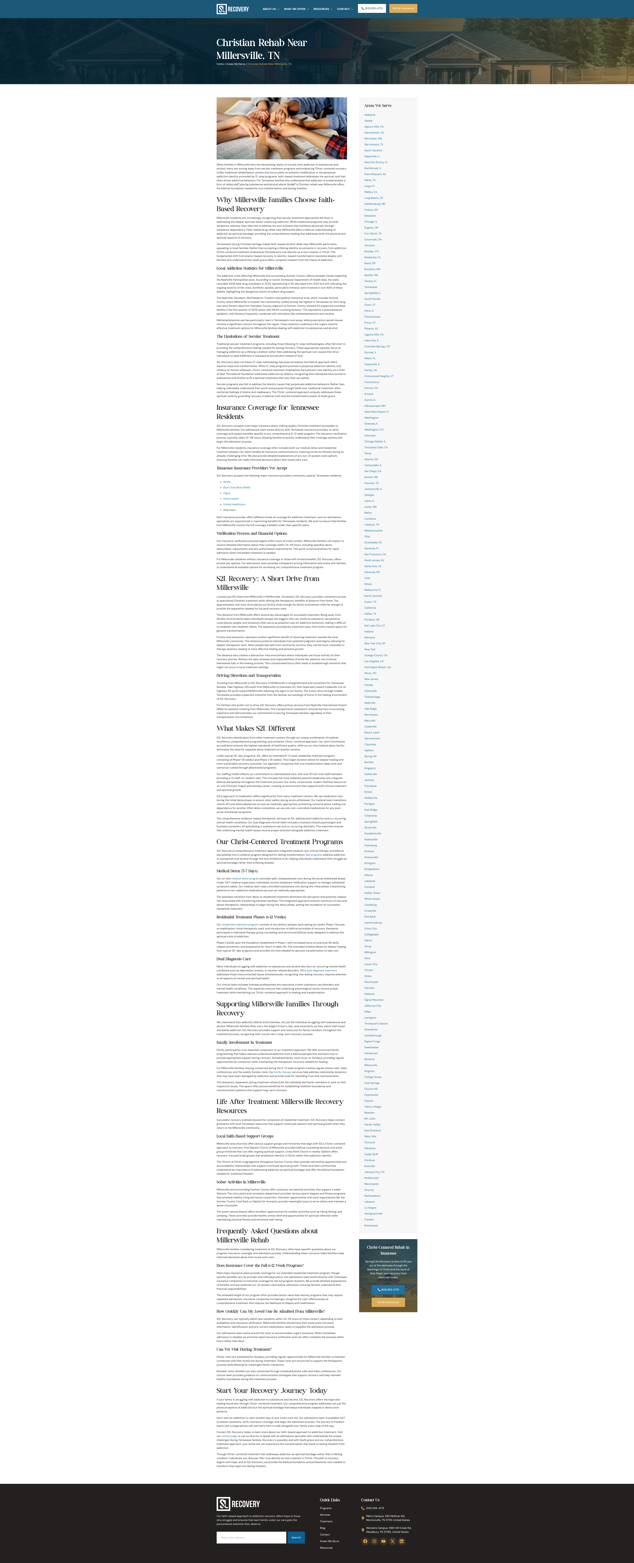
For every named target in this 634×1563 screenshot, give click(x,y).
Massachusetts (373, 530)
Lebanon (369, 1201)
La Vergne (370, 1207)
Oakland (369, 994)
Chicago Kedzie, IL (375, 441)
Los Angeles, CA (374, 661)
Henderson (371, 1053)
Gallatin (369, 750)
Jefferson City (372, 1005)
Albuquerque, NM (374, 406)
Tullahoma (370, 815)
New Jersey (371, 679)
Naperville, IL (372, 156)
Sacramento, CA (374, 132)
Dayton (368, 1100)
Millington (370, 952)
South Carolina (373, 150)
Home (220, 64)
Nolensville (370, 839)
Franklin (369, 1219)
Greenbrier (371, 1029)
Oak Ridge (370, 708)
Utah (367, 578)
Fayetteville (371, 1095)
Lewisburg (370, 904)
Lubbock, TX (371, 524)
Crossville (370, 910)
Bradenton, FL (372, 257)
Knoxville (369, 1166)
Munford (369, 1059)
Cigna (226, 493)
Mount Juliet (371, 732)
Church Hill (371, 1089)
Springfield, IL (372, 293)
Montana (369, 637)
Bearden (369, 1112)
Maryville (369, 720)
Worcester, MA (373, 138)
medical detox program (245, 878)
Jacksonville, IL (373, 489)
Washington (371, 417)
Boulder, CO (371, 251)
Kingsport (370, 768)
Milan (367, 1011)
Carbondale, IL (373, 465)
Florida (368, 685)
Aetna (226, 482)
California (370, 607)
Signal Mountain (374, 1000)
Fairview (369, 988)
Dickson (369, 851)
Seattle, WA (371, 275)
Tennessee (370, 287)
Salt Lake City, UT (374, 625)
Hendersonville (373, 1213)
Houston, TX (371, 483)
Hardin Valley (372, 1124)
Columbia (370, 744)
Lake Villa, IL (371, 340)
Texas (367, 453)
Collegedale (371, 934)
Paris (367, 958)
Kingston (369, 1071)
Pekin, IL (369, 311)
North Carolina (373, 596)
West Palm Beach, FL (376, 411)
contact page (229, 1436)
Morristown (371, 714)
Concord (369, 1142)
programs (316, 854)
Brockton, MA (372, 269)
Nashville (369, 703)
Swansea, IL (371, 423)
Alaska (368, 120)
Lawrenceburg (373, 922)
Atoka (367, 976)
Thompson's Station (376, 1023)
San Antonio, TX (373, 144)
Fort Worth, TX (373, 233)
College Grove (372, 1077)
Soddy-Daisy (372, 893)
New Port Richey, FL (376, 162)
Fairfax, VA (370, 370)
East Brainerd (372, 1130)
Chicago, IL (370, 221)
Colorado (369, 435)
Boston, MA (371, 477)
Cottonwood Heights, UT (379, 376)
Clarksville (370, 691)
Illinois (368, 584)
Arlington (369, 863)
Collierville (370, 774)
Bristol (368, 792)
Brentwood (371, 1225)
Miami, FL (370, 358)
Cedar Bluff (371, 1154)
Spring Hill (370, 756)
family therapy (283, 1072)
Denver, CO (371, 388)
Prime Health (231, 498)
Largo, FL (369, 186)
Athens (368, 875)
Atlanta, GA (371, 459)
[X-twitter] (392, 1541)
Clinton (368, 970)
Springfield (370, 821)
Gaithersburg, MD (375, 204)
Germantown (372, 738)
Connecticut (371, 382)
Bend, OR (369, 263)
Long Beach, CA (373, 198)
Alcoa (367, 946)
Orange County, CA (375, 655)
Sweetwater (371, 1047)
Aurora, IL (370, 400)
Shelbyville (370, 798)
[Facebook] (365, 1541)
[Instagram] (374, 1541)
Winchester (371, 982)
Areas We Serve (235, 64)
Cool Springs (372, 1083)
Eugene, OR (371, 227)
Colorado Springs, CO (377, 346)
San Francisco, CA (375, 554)
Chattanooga (372, 697)
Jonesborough (373, 1035)
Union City (370, 928)
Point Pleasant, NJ (375, 174)
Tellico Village (372, 1106)
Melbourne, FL (372, 590)
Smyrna (369, 1190)
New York (369, 649)
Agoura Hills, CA (374, 126)
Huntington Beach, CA (377, 667)
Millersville (370, 1065)
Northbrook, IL (372, 168)
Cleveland (370, 786)
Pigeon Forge (372, 1041)
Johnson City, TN (374, 1172)
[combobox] (251, 1538)
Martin (368, 940)
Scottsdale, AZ (373, 542)
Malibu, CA (370, 192)
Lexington (370, 1017)
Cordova (369, 1160)
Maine (368, 512)
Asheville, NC (372, 572)
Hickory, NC (371, 210)
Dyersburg (370, 845)
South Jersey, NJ (374, 560)
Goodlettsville (372, 833)
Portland (369, 887)
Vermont (369, 245)
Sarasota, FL (371, 548)
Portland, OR (371, 619)
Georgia (369, 495)
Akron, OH (370, 673)
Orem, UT (370, 305)
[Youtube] (383, 1541)
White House (372, 899)
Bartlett (369, 762)
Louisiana (370, 518)
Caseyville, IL (372, 364)
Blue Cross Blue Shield (236, 487)
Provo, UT (370, 322)
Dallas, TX (370, 613)
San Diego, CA (372, 471)
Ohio (367, 536)
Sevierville (370, 827)
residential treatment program (240, 924)
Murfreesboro (372, 1196)
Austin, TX (370, 602)
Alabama (369, 114)
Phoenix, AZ (371, 328)
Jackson (369, 780)
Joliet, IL (369, 501)
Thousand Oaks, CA (376, 447)
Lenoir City (370, 964)
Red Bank (370, 916)
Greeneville (371, 857)
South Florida (372, 299)
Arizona (368, 394)
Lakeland (369, 881)
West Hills (370, 1136)
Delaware (370, 215)
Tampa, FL (370, 281)
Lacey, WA (370, 507)
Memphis (369, 1148)
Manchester (371, 1184)
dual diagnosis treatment (322, 970)
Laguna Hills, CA (374, 334)
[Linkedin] (402, 1541)
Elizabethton (371, 869)
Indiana (368, 631)
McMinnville (371, 1178)
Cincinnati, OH (373, 239)
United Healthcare (234, 504)
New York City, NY (374, 643)
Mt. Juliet (369, 1118)
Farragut (369, 804)
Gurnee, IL (370, 352)
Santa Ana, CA (373, 566)
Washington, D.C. (374, 429)
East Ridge (370, 809)
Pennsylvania (372, 316)
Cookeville (370, 726)
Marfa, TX (370, 180)
